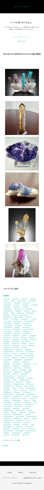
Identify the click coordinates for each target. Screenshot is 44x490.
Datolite (6, 433)
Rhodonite (30, 384)
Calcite (6, 319)
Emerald (32, 337)
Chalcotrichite (32, 416)
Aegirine (33, 299)
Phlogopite (16, 435)
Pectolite (7, 374)
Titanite (26, 400)
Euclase (33, 339)
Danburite (26, 331)
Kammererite (29, 356)
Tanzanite (32, 398)
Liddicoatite (28, 360)
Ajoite (6, 301)
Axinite (26, 311)
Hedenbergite (8, 349)
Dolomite (33, 335)
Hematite (28, 349)
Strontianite (15, 398)
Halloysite (7, 425)
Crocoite (26, 422)
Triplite (27, 414)
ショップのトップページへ (22, 37)
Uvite (35, 402)
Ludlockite (17, 422)
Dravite (24, 335)
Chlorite (17, 323)
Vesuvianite (8, 406)
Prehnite (30, 378)
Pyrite (15, 380)
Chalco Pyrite (29, 321)
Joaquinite (18, 356)
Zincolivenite (20, 410)
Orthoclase (7, 372)
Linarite (6, 362)
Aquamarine (18, 309)
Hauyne (24, 347)
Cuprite (17, 331)
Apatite (25, 307)
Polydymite (19, 431)
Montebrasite (31, 431)
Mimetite (7, 366)
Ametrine (26, 303)
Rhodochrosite (18, 384)
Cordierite (19, 420)
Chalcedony (17, 321)
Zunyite (13, 412)
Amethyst (17, 303)
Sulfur (24, 398)
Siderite (17, 392)
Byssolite (25, 435)
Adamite (25, 299)
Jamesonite (8, 356)
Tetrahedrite (17, 400)
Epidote (6, 339)
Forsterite (15, 343)
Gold (24, 345)
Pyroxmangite (8, 382)
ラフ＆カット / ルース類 (12, 440)
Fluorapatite (26, 341)
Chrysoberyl (26, 323)
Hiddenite (19, 427)
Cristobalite (17, 329)
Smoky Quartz (9, 394)
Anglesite (7, 307)
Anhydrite (16, 307)
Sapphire (7, 390)
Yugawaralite (8, 410)
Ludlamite (25, 362)
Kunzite (6, 358)
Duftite (16, 337)
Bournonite (24, 315)
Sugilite (6, 435)
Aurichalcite (19, 416)
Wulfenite (16, 408)
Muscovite (17, 368)
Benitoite (20, 313)
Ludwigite (26, 433)
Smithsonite (27, 392)
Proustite (7, 380)
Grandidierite (18, 414)
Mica (35, 364)
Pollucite (21, 378)
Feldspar (7, 341)
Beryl (13, 313)
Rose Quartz (29, 386)
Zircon (30, 410)
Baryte (6, 313)
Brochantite (19, 317)
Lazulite (31, 358)
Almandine (32, 301)
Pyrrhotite (19, 382)
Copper (17, 327)
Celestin (34, 319)
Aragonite (29, 309)
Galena (24, 343)
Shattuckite (8, 392)
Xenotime (25, 408)
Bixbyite (6, 315)
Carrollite (14, 319)
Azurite (34, 311)
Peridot (15, 374)
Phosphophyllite (9, 376)
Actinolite (15, 299)
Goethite (7, 345)
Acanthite (7, 422)
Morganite (26, 366)
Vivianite (28, 406)
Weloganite (29, 404)
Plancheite (22, 376)
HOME (9, 472)
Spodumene (18, 396)
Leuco (24, 429)
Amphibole (7, 305)
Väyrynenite (18, 404)
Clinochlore (8, 331)
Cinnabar (18, 325)
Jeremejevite (8, 431)
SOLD (6, 445)
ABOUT (20, 472)
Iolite (32, 425)
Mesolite (7, 429)
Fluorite (6, 343)
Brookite (28, 317)
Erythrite (25, 339)
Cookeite (32, 429)
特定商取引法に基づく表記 (32, 478)
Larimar (22, 358)
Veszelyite (18, 406)
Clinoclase (28, 325)
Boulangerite (8, 427)
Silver (28, 420)
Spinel (27, 396)
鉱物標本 (6, 296)
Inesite (31, 353)
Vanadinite (7, 404)
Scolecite (23, 390)
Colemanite (8, 327)
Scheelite (7, 414)
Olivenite (23, 370)
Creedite (7, 329)
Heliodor (19, 349)
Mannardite (17, 364)
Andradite (34, 305)
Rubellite (7, 388)
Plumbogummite (9, 378)
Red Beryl (7, 384)
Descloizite (17, 418)
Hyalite (14, 353)
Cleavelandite (29, 329)
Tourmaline (8, 402)
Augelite (18, 311)
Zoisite (6, 412)
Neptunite (27, 368)
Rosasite (19, 386)
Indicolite (23, 353)
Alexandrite (21, 301)
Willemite (7, 408)
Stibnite (35, 396)
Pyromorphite (24, 380)
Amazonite (7, 303)
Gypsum (16, 347)
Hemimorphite (9, 351)
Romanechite (8, 386)
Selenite (33, 390)
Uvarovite (27, 402)
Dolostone (7, 337)
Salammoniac (31, 388)
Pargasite (27, 372)
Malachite (7, 364)
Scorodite (22, 412)
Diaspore (26, 333)
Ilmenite (25, 425)
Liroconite (15, 362)
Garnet (31, 343)
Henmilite (19, 351)
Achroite (7, 299)
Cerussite (7, 321)
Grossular (7, 347)
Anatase (25, 305)
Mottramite (7, 368)
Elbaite (23, 337)
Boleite (14, 315)
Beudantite (30, 313)
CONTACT (33, 472)
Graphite (32, 345)
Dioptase (16, 335)
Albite (12, 301)
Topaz (34, 400)
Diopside (7, 335)
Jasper (34, 418)
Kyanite (14, 358)
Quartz (28, 382)
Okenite (6, 370)
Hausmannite (8, 420)
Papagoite (17, 372)
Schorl (15, 390)
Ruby (15, 388)
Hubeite (6, 353)
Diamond (17, 333)
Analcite (17, 305)
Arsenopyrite (8, 311)
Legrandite (7, 360)
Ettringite (32, 412)
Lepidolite (17, 360)
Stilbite (6, 398)
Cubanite (15, 429)
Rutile (21, 388)
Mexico (26, 418)
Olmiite (14, 370)
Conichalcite (8, 416)
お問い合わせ (22, 41)
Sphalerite (7, 396)
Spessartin (31, 394)
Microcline (16, 366)
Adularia (17, 425)
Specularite (20, 394)
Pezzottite (24, 374)
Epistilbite (15, 339)
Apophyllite (8, 309)
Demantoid (7, 333)
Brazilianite (8, 317)
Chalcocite (29, 427)
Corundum (26, 327)
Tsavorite (17, 402)
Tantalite (7, 400)
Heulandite (30, 351)
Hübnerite (7, 418)
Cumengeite (16, 433)
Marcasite (27, 364)
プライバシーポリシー (10, 478)
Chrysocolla (8, 325)
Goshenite (16, 345)
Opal (30, 370)
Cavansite (24, 319)
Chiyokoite (7, 323)
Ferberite (16, 341)
